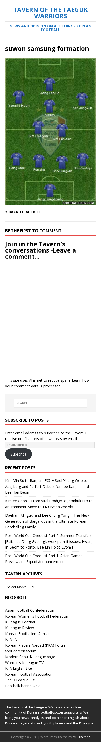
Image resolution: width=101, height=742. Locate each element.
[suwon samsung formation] (50, 201)
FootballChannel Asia (22, 685)
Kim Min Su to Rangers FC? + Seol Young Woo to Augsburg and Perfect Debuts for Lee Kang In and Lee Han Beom (47, 486)
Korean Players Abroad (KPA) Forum (35, 645)
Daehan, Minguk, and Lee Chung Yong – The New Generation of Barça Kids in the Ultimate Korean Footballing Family (47, 521)
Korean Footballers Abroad (28, 633)
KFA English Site (18, 668)
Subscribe (19, 454)
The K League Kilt (20, 680)
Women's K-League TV (24, 662)
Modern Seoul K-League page (30, 656)
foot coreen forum (21, 651)
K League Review (19, 627)
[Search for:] (50, 403)
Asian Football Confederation (29, 610)
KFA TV (11, 639)
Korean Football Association (29, 674)
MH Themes (81, 737)
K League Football (20, 621)
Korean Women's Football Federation (36, 616)
